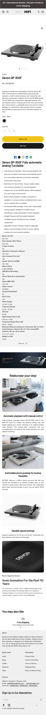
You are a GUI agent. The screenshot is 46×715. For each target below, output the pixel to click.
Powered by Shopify (18, 708)
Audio (4, 656)
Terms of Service (30, 663)
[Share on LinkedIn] (27, 157)
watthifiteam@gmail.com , (16, 683)
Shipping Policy (30, 667)
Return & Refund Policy (33, 670)
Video (4, 670)
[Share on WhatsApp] (30, 157)
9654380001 (33, 685)
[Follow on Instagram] (9, 705)
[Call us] (39, 12)
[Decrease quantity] (5, 131)
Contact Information (32, 660)
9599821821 (24, 685)
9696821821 (14, 685)
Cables (4, 663)
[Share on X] (19, 157)
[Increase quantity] (14, 131)
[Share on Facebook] (15, 157)
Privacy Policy (29, 656)
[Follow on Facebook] (3, 705)
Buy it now (23, 146)
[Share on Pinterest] (23, 157)
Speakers (5, 667)
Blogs (4, 660)
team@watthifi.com (32, 683)
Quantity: (5, 126)
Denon (4, 74)
